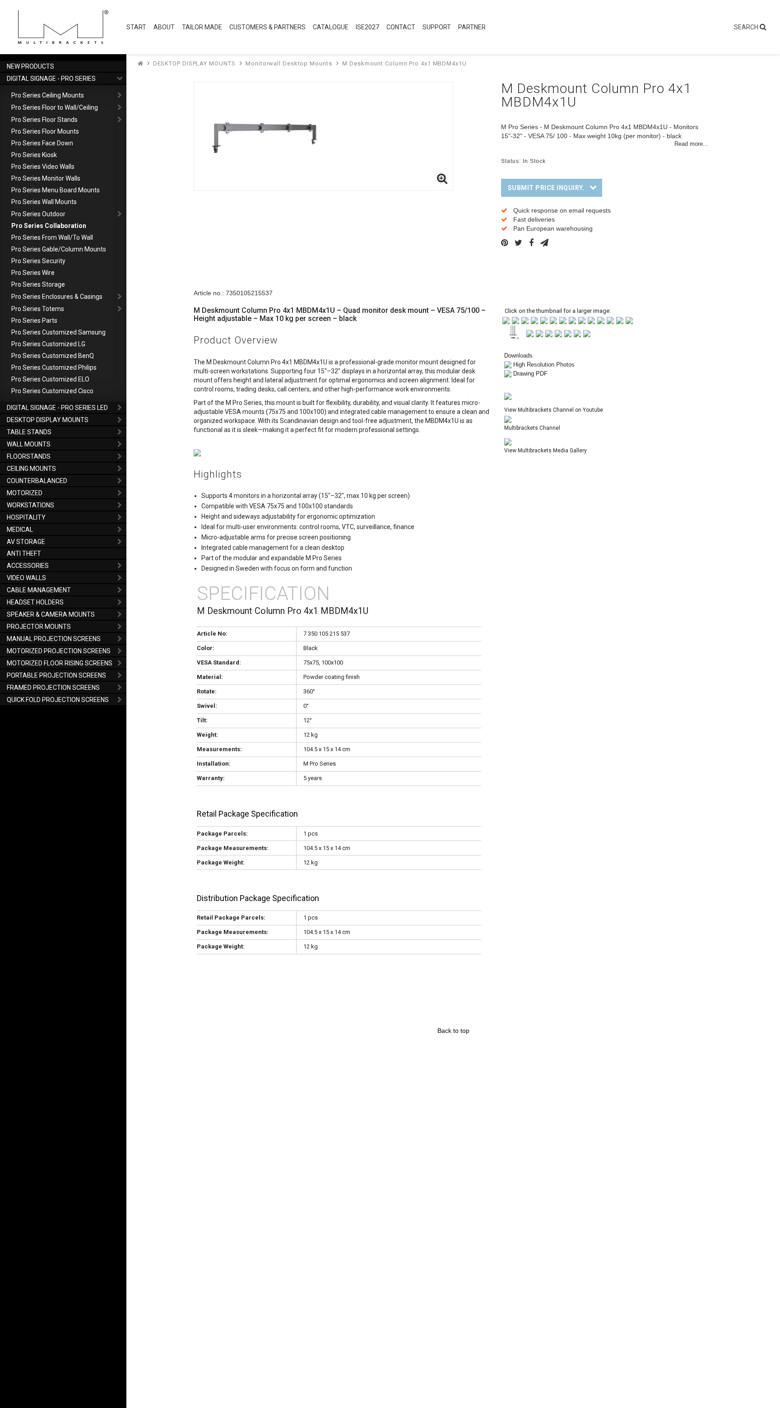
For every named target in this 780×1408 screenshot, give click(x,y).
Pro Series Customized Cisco (52, 391)
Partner (472, 27)
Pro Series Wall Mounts (44, 201)
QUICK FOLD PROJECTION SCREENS (58, 699)
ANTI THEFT (24, 553)
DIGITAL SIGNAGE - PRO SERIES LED (57, 407)
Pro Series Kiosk (34, 154)
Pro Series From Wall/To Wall (52, 237)
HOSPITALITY (26, 517)
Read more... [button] (691, 144)
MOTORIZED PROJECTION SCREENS (59, 651)
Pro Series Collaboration (48, 225)
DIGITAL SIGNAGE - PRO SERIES (51, 78)
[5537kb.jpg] (601, 319)
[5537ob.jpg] (513, 333)
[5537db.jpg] (534, 319)
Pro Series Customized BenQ (52, 355)
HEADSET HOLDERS (35, 602)
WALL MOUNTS (29, 444)
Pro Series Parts (34, 320)
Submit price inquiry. (546, 187)
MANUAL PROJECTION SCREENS (54, 638)
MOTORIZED (24, 493)
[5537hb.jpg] (572, 319)
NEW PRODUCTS (30, 66)
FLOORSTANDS (29, 456)
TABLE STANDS (29, 432)
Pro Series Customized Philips (54, 367)
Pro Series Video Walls (42, 166)
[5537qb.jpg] (539, 333)
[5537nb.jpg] (629, 319)
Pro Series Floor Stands (44, 119)
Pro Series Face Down (42, 143)
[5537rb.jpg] (549, 333)
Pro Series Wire (33, 272)
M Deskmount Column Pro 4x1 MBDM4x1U (404, 63)
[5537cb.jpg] (525, 319)
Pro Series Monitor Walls (45, 178)
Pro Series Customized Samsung (58, 332)
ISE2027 (367, 27)
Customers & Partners (267, 27)
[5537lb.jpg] (610, 319)
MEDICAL (20, 529)
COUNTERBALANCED (37, 480)
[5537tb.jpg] (568, 333)
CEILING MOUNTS (31, 468)
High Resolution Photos (544, 364)
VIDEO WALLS (26, 577)
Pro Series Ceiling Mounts (47, 95)
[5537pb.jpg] (530, 333)
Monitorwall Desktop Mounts (289, 63)
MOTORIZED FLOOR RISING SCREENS (59, 663)
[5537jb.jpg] (591, 319)
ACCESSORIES (28, 565)
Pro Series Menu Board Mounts (55, 190)
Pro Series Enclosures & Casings (56, 296)
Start (136, 27)
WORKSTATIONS (30, 505)
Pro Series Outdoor (38, 214)
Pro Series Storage (38, 284)
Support (436, 27)
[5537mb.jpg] (620, 319)
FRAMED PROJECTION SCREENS (53, 687)
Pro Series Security (38, 261)
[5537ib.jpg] (582, 319)
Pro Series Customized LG (48, 344)
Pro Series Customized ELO (50, 379)
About (164, 27)
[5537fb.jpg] (553, 319)
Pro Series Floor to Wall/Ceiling (54, 107)
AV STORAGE (26, 541)
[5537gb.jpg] (563, 319)
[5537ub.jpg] (577, 333)
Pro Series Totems (37, 308)
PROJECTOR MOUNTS (39, 626)
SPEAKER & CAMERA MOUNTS (51, 614)
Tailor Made (202, 27)
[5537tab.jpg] (587, 333)
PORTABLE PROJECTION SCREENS (56, 675)
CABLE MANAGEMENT (39, 590)
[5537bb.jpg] (515, 319)
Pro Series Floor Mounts (45, 131)
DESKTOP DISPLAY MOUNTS (47, 419)
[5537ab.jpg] (506, 319)
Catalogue (330, 27)
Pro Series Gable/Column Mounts (58, 249)
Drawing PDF (530, 373)
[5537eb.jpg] (544, 319)
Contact (400, 27)
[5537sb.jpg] (558, 333)
